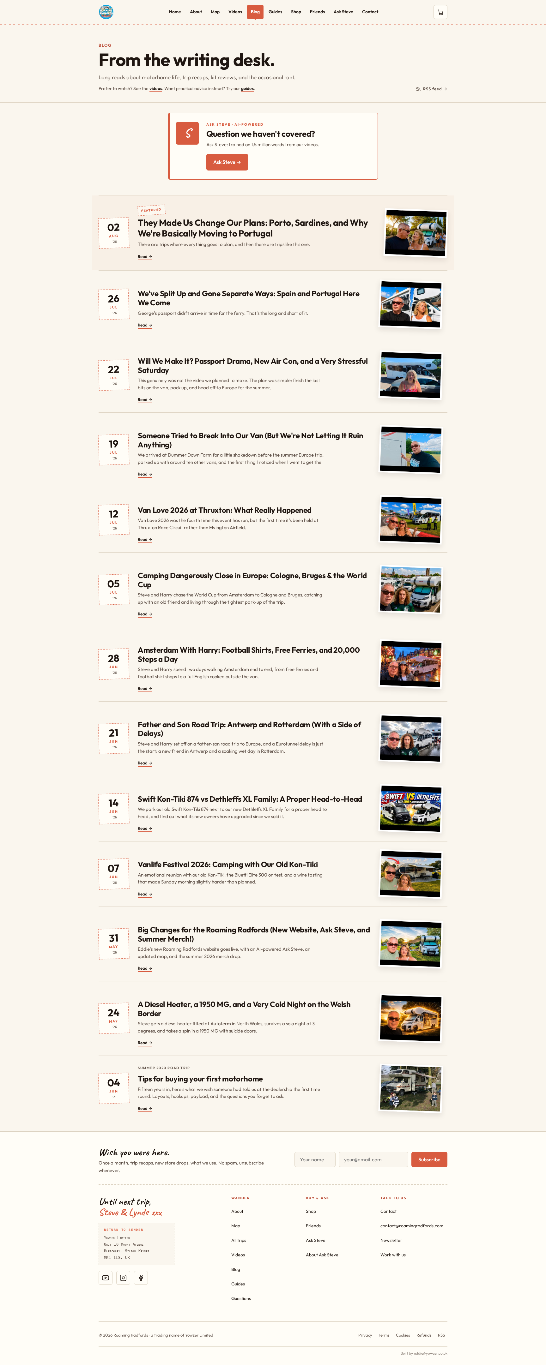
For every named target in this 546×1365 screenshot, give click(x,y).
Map (215, 12)
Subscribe (429, 1159)
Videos (235, 12)
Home (175, 12)
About (196, 12)
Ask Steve (343, 12)
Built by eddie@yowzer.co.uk (424, 1353)
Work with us (393, 1255)
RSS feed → (435, 88)
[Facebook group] (141, 1278)
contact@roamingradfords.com (411, 1226)
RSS (441, 1335)
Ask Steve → (227, 162)
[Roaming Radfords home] (106, 12)
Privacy (365, 1335)
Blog (255, 12)
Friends (317, 12)
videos (155, 88)
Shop (296, 12)
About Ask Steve (322, 1255)
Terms (384, 1335)
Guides (275, 12)
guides (247, 88)
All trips (238, 1240)
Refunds (424, 1335)
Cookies (403, 1335)
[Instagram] (123, 1278)
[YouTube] (105, 1278)
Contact (370, 12)
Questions (241, 1298)
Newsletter (391, 1240)
